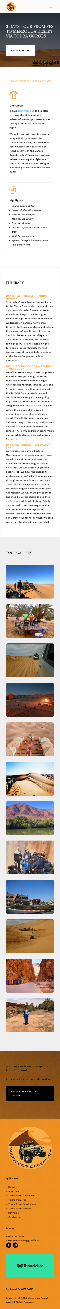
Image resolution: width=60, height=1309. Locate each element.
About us (13, 1191)
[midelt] (30, 913)
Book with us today (24, 1093)
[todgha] (30, 992)
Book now (20, 50)
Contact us (14, 1217)
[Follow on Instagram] (15, 1245)
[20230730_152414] (30, 677)
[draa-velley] (30, 835)
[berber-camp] (30, 716)
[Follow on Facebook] (8, 1245)
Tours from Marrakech (21, 1195)
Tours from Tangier (19, 1208)
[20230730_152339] (30, 953)
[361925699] (30, 756)
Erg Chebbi (35, 405)
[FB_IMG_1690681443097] (30, 795)
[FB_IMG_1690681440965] (30, 598)
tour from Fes (26, 110)
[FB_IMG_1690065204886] (30, 1032)
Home (11, 1187)
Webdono (27, 1289)
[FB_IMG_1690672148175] (30, 874)
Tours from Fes (17, 1200)
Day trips (13, 1212)
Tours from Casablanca (22, 1204)
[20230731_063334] (30, 637)
